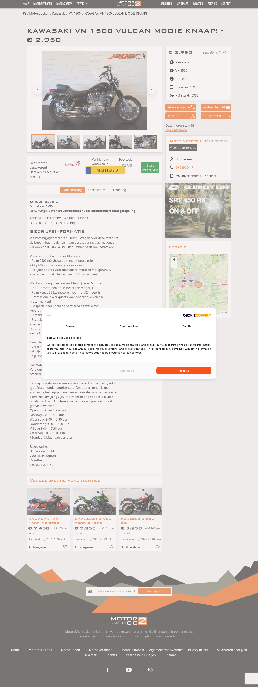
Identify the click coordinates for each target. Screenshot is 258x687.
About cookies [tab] (129, 326)
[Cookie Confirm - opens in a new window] (197, 315)
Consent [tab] (71, 326)
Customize (127, 370)
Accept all (184, 370)
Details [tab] (186, 326)
